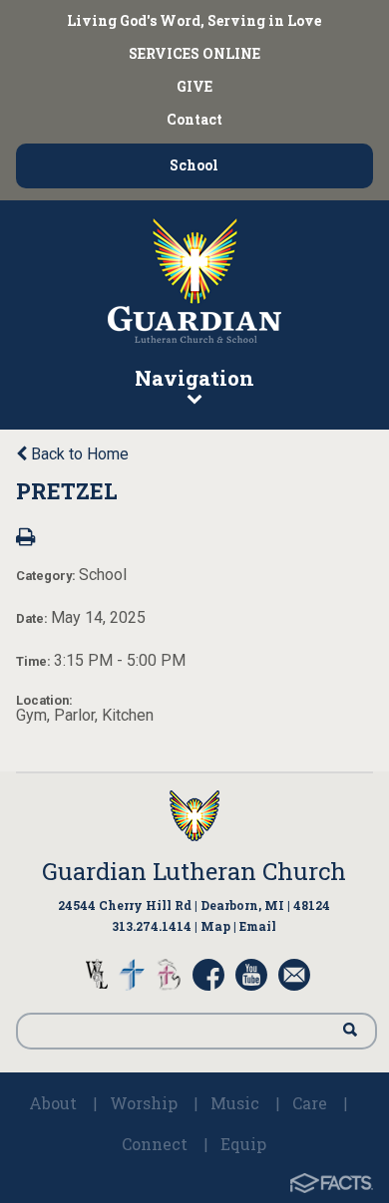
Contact (194, 119)
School (194, 164)
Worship (144, 1102)
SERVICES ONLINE (194, 53)
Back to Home (78, 454)
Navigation (194, 378)
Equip (243, 1143)
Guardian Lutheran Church (194, 871)
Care (309, 1102)
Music (234, 1102)
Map (215, 926)
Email (257, 926)
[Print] (25, 538)
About (53, 1102)
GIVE (194, 86)
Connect (155, 1143)
